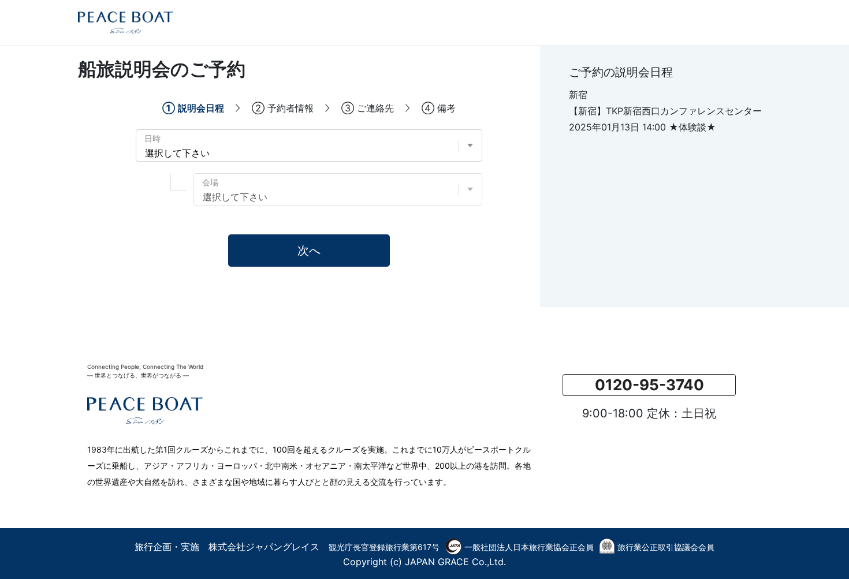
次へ (309, 250)
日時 (152, 138)
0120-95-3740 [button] (649, 385)
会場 (210, 182)
